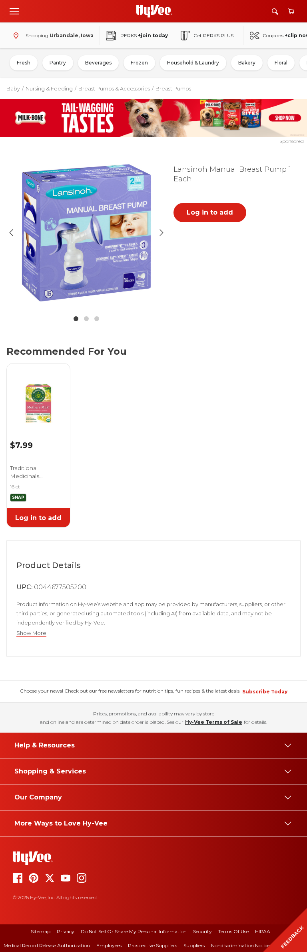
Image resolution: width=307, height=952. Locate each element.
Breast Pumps (173, 88)
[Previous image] (11, 232)
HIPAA (262, 931)
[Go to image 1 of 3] (76, 318)
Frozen (139, 63)
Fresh (23, 63)
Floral (281, 63)
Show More (31, 633)
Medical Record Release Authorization (47, 945)
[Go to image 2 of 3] (86, 318)
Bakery (246, 63)
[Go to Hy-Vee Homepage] (154, 11)
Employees (109, 945)
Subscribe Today (264, 692)
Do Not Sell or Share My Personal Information (134, 931)
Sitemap (40, 931)
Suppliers (194, 945)
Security (202, 931)
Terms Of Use (233, 931)
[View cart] (291, 11)
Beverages (98, 63)
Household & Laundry (193, 63)
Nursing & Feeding (49, 88)
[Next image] (161, 232)
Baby (13, 88)
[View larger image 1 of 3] (86, 232)
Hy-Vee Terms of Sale (213, 722)
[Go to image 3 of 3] (97, 318)
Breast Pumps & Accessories (114, 88)
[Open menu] (14, 11)
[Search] (275, 11)
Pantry (58, 63)
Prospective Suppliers (152, 945)
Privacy (65, 931)
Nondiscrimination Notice (240, 945)
